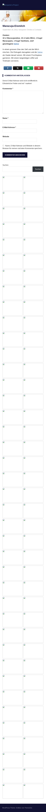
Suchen (5, 165)
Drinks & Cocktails (34, 30)
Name (5, 118)
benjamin (22, 30)
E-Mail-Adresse (9, 127)
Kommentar (8, 89)
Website (6, 136)
